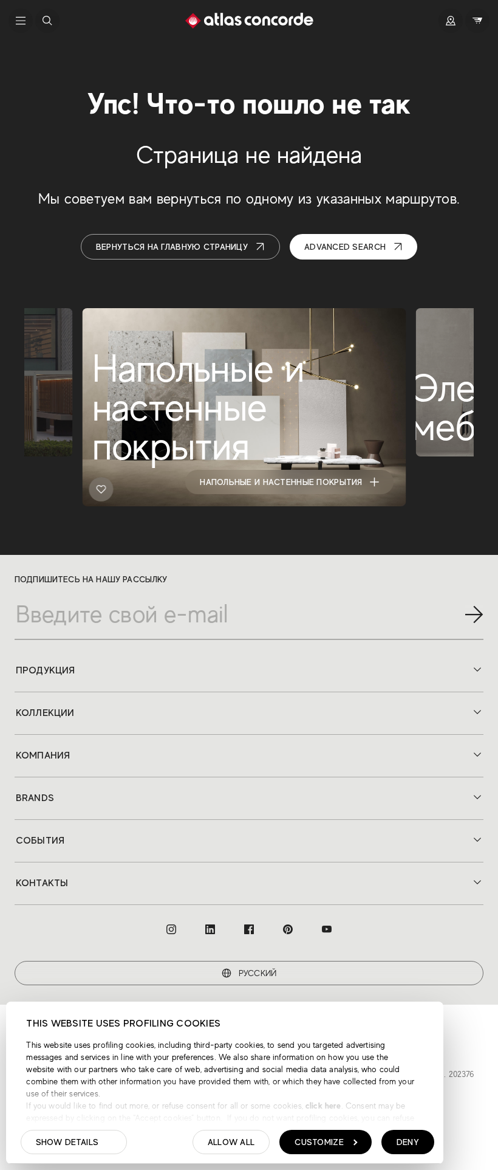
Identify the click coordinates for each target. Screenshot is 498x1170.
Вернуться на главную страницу (172, 247)
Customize (319, 1142)
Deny (408, 1142)
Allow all (231, 1142)
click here (322, 1105)
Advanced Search (345, 247)
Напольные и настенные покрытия (281, 482)
